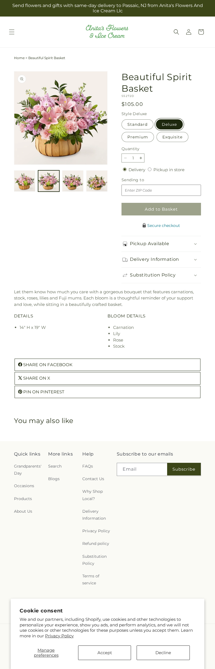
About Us (23, 511)
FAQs (87, 466)
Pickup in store (168, 169)
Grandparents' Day (27, 470)
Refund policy (95, 543)
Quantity (130, 148)
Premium (137, 137)
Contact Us (93, 478)
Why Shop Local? (92, 495)
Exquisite (172, 137)
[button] (12, 32)
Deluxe (169, 124)
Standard (137, 124)
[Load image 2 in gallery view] (48, 181)
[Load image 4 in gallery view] (97, 181)
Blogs (54, 478)
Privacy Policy (59, 635)
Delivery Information (94, 515)
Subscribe (183, 469)
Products (23, 498)
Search (55, 466)
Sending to (141, 180)
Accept (104, 652)
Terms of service (90, 579)
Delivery (137, 169)
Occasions (24, 485)
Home (19, 58)
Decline (163, 652)
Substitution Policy (94, 560)
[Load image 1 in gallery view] (24, 181)
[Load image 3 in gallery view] (72, 181)
